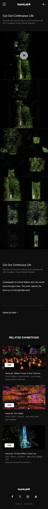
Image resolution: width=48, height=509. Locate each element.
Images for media (9, 312)
